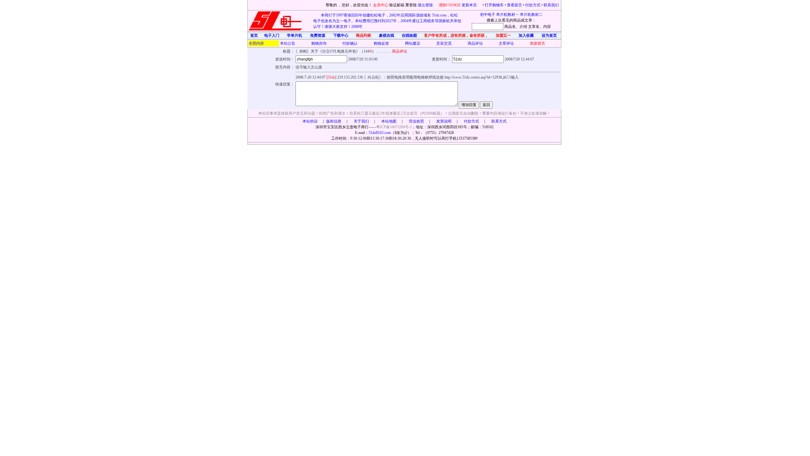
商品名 (510, 26)
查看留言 (514, 5)
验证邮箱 (396, 5)
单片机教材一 (507, 14)
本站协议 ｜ (313, 121)
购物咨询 (319, 43)
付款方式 (532, 5)
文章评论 (506, 43)
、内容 (545, 26)
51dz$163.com (380, 132)
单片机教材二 (531, 14)
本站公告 (287, 43)
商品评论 (475, 43)
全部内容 (256, 43)
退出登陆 (426, 5)
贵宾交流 (444, 43)
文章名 (533, 26)
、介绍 (521, 26)
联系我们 (551, 5)
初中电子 (487, 14)
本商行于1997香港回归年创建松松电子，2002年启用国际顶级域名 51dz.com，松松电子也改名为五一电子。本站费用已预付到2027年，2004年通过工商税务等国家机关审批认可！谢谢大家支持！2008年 (387, 21)
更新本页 (470, 5)
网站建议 (412, 43)
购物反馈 (381, 43)
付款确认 (350, 43)
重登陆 (411, 5)
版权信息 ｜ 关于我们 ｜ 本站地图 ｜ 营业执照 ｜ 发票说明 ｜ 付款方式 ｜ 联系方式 (416, 121)
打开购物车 (494, 5)
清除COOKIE (450, 5)
